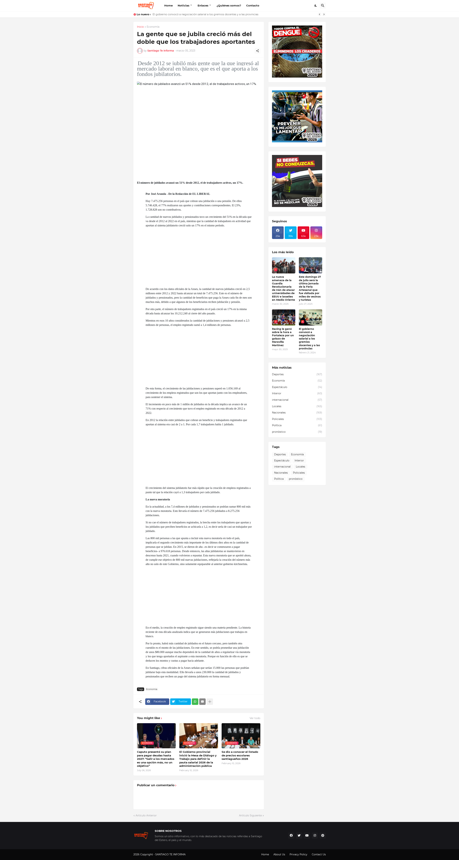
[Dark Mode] (316, 6)
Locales (297, 406)
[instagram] (315, 836)
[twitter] (299, 836)
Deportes (297, 374)
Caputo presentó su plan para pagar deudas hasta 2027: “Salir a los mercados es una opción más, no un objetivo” (155, 759)
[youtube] (307, 836)
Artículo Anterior (146, 815)
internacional (297, 399)
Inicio (140, 26)
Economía (153, 26)
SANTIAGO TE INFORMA (170, 854)
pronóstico (297, 431)
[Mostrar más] (210, 701)
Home (168, 5)
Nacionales (297, 412)
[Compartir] (257, 51)
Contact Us (319, 854)
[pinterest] (323, 836)
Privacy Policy (298, 854)
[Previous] (319, 14)
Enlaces (203, 5)
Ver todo (255, 718)
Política (297, 425)
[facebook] (291, 836)
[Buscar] (323, 6)
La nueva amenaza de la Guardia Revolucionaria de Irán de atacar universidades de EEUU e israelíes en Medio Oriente (283, 288)
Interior (297, 393)
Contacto (252, 5)
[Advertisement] (220, 257)
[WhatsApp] (195, 701)
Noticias (183, 5)
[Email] (202, 701)
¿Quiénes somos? (229, 5)
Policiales (297, 419)
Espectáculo (297, 387)
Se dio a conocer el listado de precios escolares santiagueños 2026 (240, 755)
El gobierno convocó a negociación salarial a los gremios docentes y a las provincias (205, 14)
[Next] (324, 14)
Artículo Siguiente (250, 815)
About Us (279, 854)
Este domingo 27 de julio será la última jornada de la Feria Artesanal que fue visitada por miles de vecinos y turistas (310, 288)
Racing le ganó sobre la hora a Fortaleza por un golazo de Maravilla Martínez (283, 337)
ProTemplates (195, 854)
